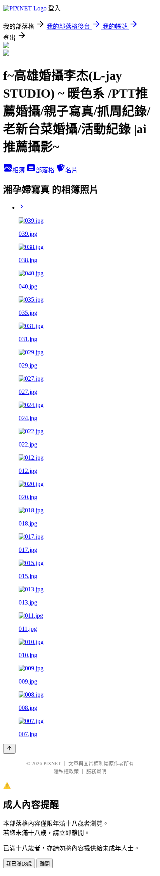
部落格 (46, 170)
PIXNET (52, 763)
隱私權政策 (66, 771)
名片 (71, 170)
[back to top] (9, 749)
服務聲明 (96, 771)
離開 (45, 864)
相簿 (19, 170)
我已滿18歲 (19, 864)
